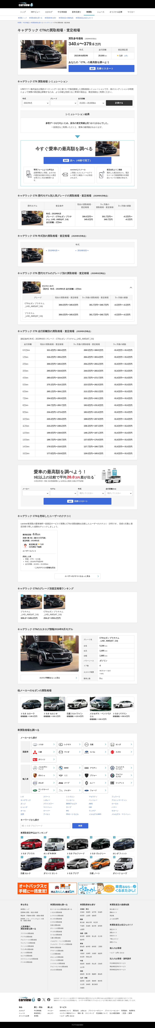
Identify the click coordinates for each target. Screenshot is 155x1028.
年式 (24, 99)
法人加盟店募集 (115, 1013)
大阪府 (82, 953)
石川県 (100, 936)
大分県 (82, 984)
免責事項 (132, 1010)
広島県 (100, 964)
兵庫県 (88, 953)
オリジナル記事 (116, 12)
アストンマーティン (119, 800)
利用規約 (124, 1010)
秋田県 (82, 915)
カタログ (48, 12)
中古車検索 (62, 12)
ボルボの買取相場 (56, 970)
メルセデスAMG (95, 814)
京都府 (94, 953)
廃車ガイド (113, 912)
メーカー (26, 489)
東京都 (82, 922)
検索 (80, 826)
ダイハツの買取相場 (56, 928)
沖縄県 (82, 988)
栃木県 (94, 926)
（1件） (126, 56)
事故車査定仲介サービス (118, 966)
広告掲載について (102, 1013)
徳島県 (82, 974)
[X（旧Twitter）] (44, 1000)
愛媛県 (94, 974)
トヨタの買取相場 (56, 912)
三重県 (100, 946)
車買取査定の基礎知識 (66, 18)
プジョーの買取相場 (56, 960)
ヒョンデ (24, 807)
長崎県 (94, 981)
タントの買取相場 (26, 952)
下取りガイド (114, 939)
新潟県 (82, 936)
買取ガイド (113, 932)
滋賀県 (100, 953)
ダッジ (23, 804)
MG (67, 811)
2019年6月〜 (53, 250)
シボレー (46, 800)
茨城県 (88, 926)
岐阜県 (88, 946)
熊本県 (100, 981)
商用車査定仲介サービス (118, 969)
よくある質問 (114, 919)
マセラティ (93, 797)
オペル (23, 811)
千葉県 (82, 926)
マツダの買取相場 (56, 931)
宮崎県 (88, 984)
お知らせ (83, 1010)
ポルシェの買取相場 (56, 957)
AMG (91, 804)
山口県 (82, 967)
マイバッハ (47, 807)
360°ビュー (35, 12)
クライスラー (48, 804)
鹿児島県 (95, 984)
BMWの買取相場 (55, 947)
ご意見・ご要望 (127, 1013)
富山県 (94, 936)
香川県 (88, 974)
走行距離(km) (111, 489)
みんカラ (50, 1013)
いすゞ (23, 797)
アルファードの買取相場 (29, 940)
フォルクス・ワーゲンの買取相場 (61, 944)
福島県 (94, 915)
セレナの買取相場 (26, 956)
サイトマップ (89, 1013)
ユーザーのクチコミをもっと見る (77, 576)
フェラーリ (116, 797)
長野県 (88, 936)
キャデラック (26, 800)
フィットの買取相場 (27, 946)
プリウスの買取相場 (27, 933)
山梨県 (82, 929)
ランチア (92, 811)
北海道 (82, 912)
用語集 (112, 915)
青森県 (88, 912)
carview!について (65, 1010)
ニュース (100, 12)
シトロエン (70, 797)
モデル (52, 489)
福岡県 (82, 981)
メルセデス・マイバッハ (121, 814)
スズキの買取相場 (56, 922)
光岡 (22, 814)
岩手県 (94, 912)
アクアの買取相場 (26, 937)
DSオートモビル (72, 814)
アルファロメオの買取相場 (59, 966)
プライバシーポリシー (95, 1010)
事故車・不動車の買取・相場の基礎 (32, 915)
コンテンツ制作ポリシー (68, 1013)
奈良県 (82, 957)
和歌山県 (89, 957)
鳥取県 (82, 964)
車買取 (89, 12)
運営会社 (76, 1010)
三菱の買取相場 (55, 938)
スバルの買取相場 (56, 935)
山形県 (88, 915)
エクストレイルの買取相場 (29, 959)
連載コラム (113, 942)
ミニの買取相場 (55, 954)
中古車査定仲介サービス (118, 963)
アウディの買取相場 (56, 951)
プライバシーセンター (112, 1010)
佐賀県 (88, 981)
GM (90, 807)
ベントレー (93, 800)
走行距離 (81, 99)
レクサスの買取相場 (56, 915)
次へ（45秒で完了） (78, 160)
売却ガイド (113, 936)
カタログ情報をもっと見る (49, 678)
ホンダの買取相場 (56, 919)
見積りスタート (102, 68)
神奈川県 (89, 922)
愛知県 (82, 946)
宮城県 (100, 912)
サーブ (68, 807)
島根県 (88, 964)
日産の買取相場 (55, 925)
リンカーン (70, 800)
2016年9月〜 (83, 250)
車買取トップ (22, 18)
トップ (23, 12)
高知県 (100, 974)
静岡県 (94, 946)
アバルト (46, 814)
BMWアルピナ (71, 804)
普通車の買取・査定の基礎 (29, 912)
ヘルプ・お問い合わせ (117, 953)
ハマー (114, 807)
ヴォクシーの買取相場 (28, 943)
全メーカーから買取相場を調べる (61, 909)
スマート (46, 797)
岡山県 (94, 964)
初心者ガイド (114, 909)
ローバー (46, 811)
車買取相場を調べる (35, 18)
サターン (115, 811)
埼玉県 (95, 922)
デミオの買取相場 (26, 962)
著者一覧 (80, 1013)
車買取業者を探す (50, 18)
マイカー (131, 12)
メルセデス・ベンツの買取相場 (60, 941)
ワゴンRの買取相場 (27, 949)
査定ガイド (113, 929)
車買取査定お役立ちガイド (84, 18)
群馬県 (100, 926)
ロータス (115, 804)
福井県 (82, 940)
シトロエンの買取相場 (57, 963)
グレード (53, 99)
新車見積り (76, 12)
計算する (119, 103)
